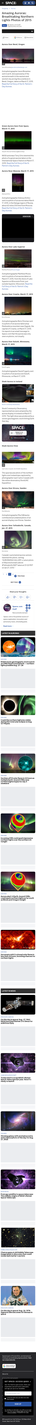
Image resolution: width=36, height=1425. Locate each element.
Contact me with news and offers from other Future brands (18, 1398)
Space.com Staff (15, 25)
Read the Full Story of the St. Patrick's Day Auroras (17, 286)
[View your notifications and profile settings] (29, 3)
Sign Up (18, 1404)
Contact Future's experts (10, 1378)
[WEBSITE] (29, 608)
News (4, 25)
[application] (18, 227)
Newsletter (30, 37)
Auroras (13, 8)
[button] (32, 3)
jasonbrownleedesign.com (19, 67)
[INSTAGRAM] (27, 608)
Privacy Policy (20, 1411)
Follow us (19, 37)
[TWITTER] (29, 605)
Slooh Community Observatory (11, 404)
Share (6, 37)
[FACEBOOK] (27, 605)
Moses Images (16, 269)
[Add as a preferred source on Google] (9, 1366)
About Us (5, 1374)
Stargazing (5, 8)
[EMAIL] (27, 611)
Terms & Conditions (11, 1412)
